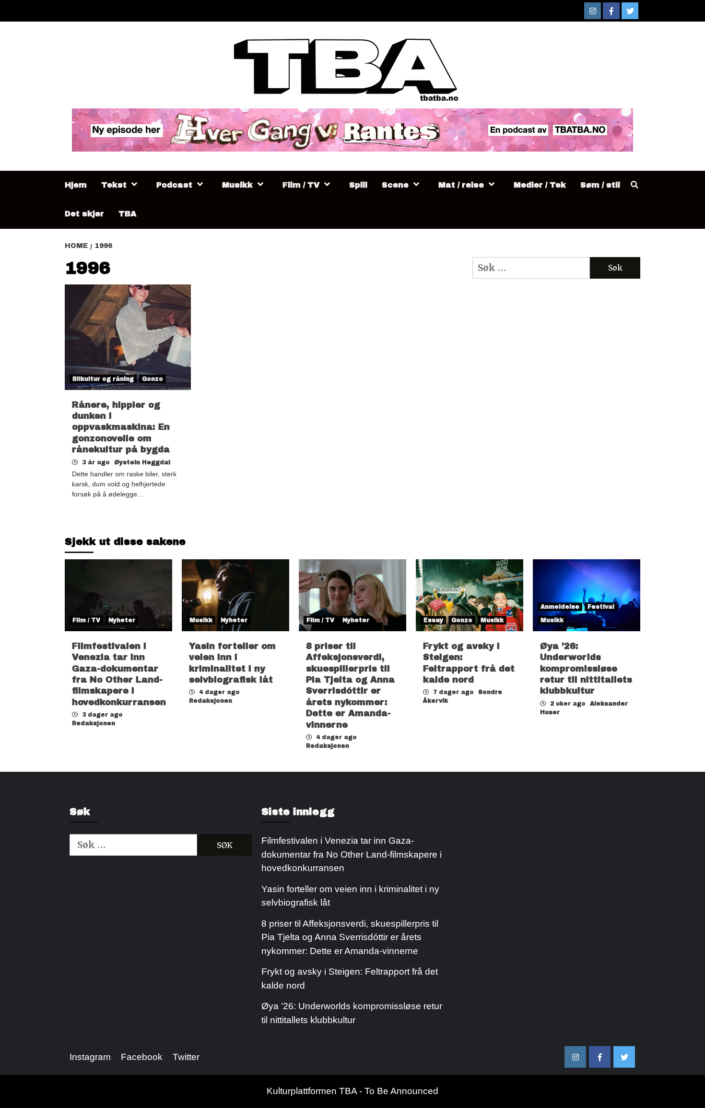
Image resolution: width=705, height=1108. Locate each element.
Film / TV (300, 185)
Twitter (186, 1057)
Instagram (90, 1057)
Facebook (142, 1057)
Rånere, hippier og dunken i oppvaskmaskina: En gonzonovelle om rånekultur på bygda (121, 427)
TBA (127, 214)
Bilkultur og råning (103, 379)
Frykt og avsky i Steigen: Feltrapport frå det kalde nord (349, 978)
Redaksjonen (93, 723)
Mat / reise (461, 185)
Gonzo (152, 379)
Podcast (174, 185)
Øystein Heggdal (142, 462)
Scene (395, 185)
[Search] (634, 185)
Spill (358, 185)
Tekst (114, 185)
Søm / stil (600, 185)
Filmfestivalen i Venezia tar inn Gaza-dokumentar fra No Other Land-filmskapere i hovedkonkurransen (351, 854)
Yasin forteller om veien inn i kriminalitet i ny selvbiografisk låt (350, 896)
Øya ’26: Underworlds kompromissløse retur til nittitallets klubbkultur (586, 668)
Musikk (237, 185)
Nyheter (121, 620)
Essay (433, 620)
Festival (601, 606)
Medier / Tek (540, 185)
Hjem (76, 185)
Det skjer (84, 214)
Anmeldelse (559, 606)
